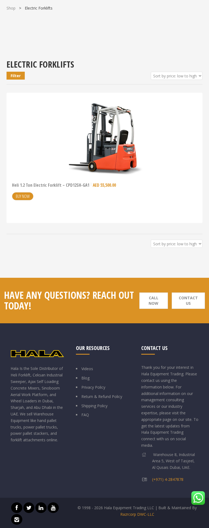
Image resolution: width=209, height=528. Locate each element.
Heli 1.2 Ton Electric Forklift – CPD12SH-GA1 (64, 185)
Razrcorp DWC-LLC (137, 514)
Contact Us (188, 300)
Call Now (153, 300)
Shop (11, 8)
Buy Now (23, 196)
